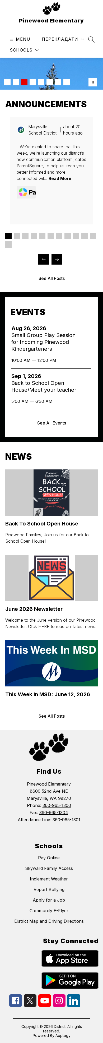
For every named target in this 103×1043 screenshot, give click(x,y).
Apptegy (63, 1035)
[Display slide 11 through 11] (93, 236)
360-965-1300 (57, 805)
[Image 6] (49, 82)
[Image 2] (16, 82)
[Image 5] (41, 82)
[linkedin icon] (73, 1005)
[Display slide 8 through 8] (67, 236)
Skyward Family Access (49, 868)
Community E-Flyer (49, 910)
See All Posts (52, 278)
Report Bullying (49, 889)
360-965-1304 (53, 812)
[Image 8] (66, 82)
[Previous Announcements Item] (43, 259)
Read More (60, 178)
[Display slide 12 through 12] (8, 244)
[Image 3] (24, 82)
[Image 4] (33, 82)
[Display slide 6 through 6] (51, 236)
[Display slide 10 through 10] (84, 236)
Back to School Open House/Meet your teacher (45, 386)
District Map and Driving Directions (49, 921)
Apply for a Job (49, 900)
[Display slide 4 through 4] (34, 236)
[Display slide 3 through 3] (25, 236)
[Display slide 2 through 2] (17, 236)
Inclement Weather (49, 879)
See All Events (51, 423)
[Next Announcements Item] (57, 259)
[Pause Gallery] (92, 82)
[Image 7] (58, 82)
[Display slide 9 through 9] (76, 236)
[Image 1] (7, 82)
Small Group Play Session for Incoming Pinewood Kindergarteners (43, 342)
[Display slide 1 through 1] (8, 236)
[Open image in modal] (26, 192)
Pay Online (49, 857)
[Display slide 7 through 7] (59, 236)
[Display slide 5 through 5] (42, 236)
